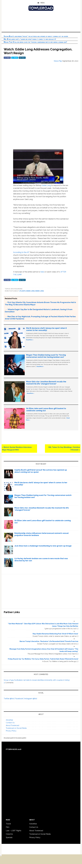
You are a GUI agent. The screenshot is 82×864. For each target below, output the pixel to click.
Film (7, 827)
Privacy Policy (11, 731)
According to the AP (21, 252)
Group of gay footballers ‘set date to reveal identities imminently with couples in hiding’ (37, 680)
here (42, 272)
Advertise (9, 720)
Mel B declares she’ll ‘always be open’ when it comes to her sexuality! (30, 39)
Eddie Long (46, 185)
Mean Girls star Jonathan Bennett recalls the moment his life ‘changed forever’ (46, 383)
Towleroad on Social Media (16, 728)
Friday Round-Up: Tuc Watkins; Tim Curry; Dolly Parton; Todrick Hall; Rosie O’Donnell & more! (43, 659)
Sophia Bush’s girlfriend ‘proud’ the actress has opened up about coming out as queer (36, 36)
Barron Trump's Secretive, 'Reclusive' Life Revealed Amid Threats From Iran (49, 641)
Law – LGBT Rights (13, 831)
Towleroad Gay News (41, 8)
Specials (9, 837)
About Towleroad (12, 725)
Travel (8, 824)
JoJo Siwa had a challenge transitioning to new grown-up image (43, 546)
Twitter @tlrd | (9, 699)
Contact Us (10, 723)
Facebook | (19, 699)
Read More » (29, 339)
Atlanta (22, 291)
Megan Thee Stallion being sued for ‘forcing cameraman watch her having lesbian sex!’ (35, 42)
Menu (42, 3)
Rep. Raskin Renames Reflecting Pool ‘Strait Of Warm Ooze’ (55, 634)
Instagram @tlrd (30, 699)
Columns (9, 834)
